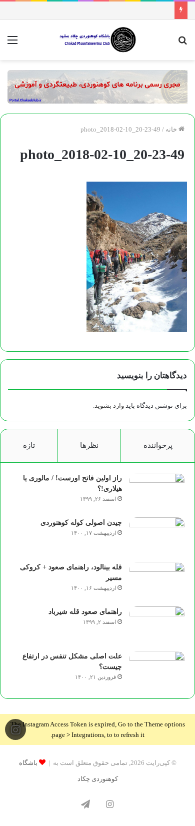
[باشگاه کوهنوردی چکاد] (98, 40)
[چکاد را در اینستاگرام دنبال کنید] (15, 729)
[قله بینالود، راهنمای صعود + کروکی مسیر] (157, 580)
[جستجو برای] (183, 44)
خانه (172, 129)
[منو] (13, 44)
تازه (29, 445)
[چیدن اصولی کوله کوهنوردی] (157, 536)
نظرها (89, 445)
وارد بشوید (109, 405)
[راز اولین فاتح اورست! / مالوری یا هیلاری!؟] (157, 491)
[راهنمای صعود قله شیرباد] (157, 625)
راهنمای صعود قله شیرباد (85, 611)
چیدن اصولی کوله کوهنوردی (81, 522)
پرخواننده (158, 445)
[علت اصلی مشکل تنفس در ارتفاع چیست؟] (157, 669)
